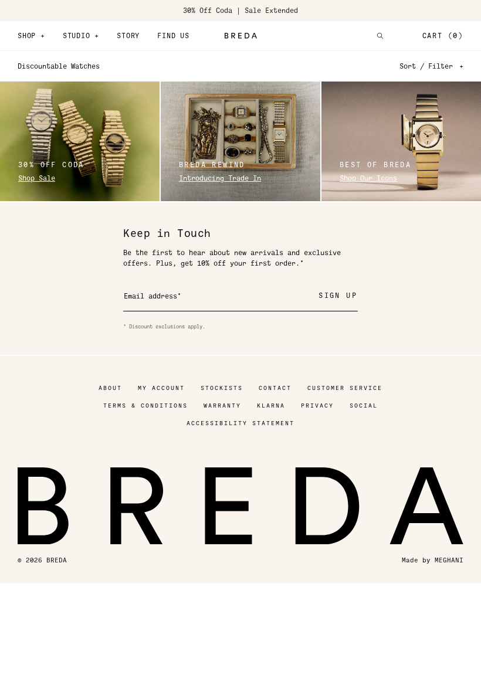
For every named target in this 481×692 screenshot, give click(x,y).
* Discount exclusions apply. (164, 327)
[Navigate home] (240, 36)
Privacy (317, 405)
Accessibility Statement (240, 423)
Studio (81, 36)
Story (128, 36)
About (110, 388)
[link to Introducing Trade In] (240, 141)
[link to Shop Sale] (80, 141)
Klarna (271, 405)
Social (364, 405)
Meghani (449, 560)
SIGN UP (338, 295)
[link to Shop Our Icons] (401, 141)
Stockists (222, 388)
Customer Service (344, 388)
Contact (275, 388)
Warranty (222, 405)
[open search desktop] (380, 36)
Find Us (173, 36)
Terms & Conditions (145, 405)
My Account (161, 388)
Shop (31, 36)
